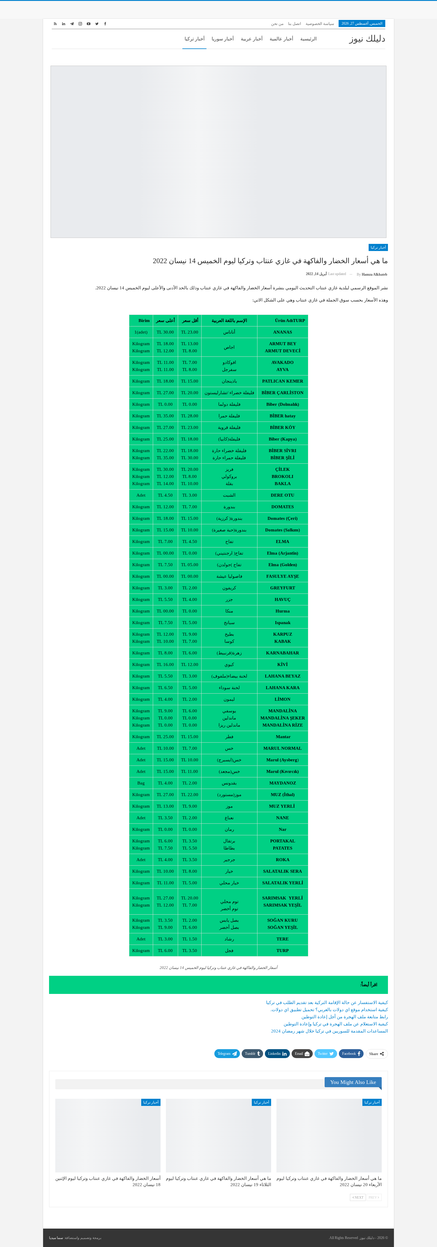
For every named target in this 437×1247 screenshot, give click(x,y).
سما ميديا (56, 1238)
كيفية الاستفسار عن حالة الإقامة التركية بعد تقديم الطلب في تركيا (327, 1002)
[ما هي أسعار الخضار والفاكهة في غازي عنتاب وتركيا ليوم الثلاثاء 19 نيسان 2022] (218, 1135)
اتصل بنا (294, 23)
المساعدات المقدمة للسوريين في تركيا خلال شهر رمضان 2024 (329, 1031)
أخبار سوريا (223, 38)
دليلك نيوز (367, 38)
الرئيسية (308, 38)
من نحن (277, 23)
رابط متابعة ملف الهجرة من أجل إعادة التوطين (344, 1016)
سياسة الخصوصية (320, 23)
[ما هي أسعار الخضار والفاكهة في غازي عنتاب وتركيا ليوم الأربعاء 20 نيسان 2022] (329, 1135)
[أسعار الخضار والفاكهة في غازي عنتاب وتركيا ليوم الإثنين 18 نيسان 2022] (108, 1135)
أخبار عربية (251, 38)
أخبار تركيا (195, 38)
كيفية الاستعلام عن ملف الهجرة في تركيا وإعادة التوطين (336, 1024)
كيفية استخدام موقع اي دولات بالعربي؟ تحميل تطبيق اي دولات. (329, 1009)
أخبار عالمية (281, 38)
